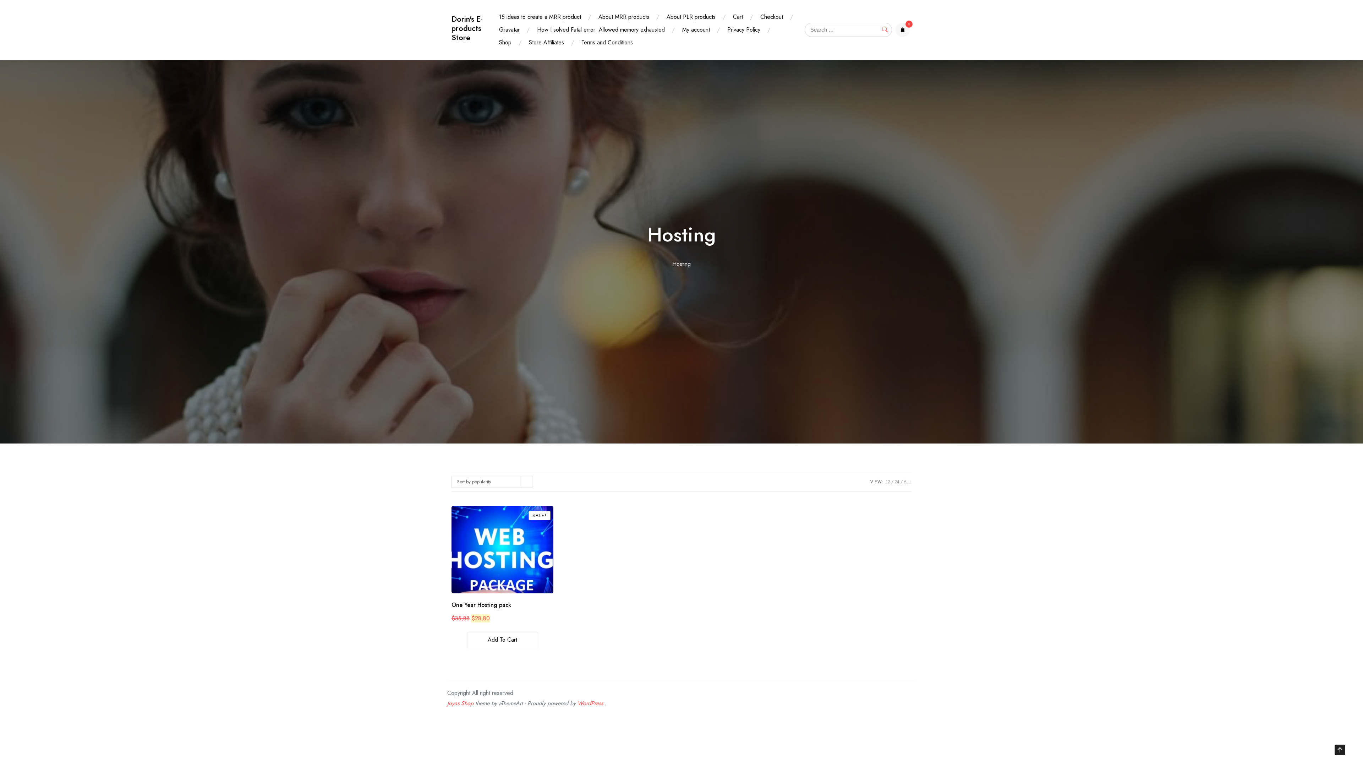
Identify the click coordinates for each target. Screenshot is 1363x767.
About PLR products (691, 17)
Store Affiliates (546, 42)
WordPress (590, 703)
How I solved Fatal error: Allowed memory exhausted (601, 30)
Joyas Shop (460, 703)
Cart (738, 17)
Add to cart (502, 640)
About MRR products (623, 17)
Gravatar (509, 30)
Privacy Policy (743, 30)
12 (888, 482)
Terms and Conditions (607, 42)
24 (896, 482)
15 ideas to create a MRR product (540, 17)
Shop (505, 42)
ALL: (908, 482)
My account (696, 30)
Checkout (771, 17)
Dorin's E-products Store (467, 28)
